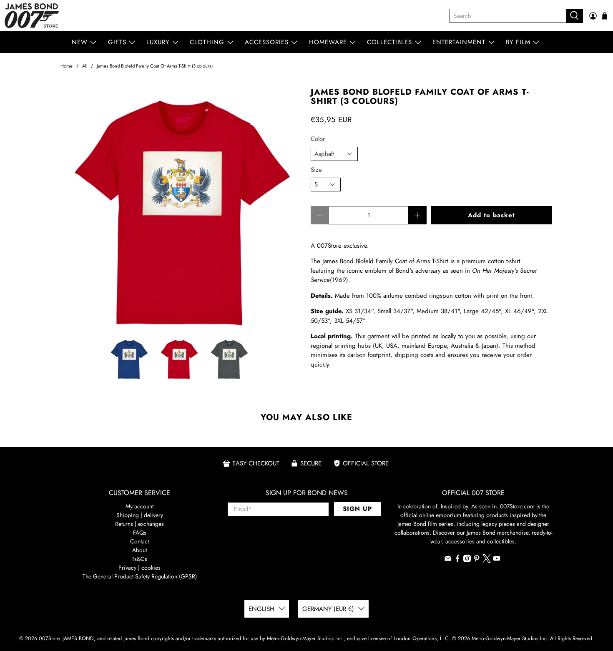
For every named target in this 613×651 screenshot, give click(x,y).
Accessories (267, 42)
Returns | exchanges (139, 524)
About (139, 550)
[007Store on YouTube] (496, 560)
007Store (49, 638)
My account (139, 506)
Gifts (117, 42)
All (85, 66)
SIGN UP (357, 508)
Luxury (157, 42)
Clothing (207, 42)
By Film (518, 42)
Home (66, 66)
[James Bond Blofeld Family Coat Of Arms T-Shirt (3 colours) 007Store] (181, 208)
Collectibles (389, 42)
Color (318, 138)
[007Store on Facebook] (457, 560)
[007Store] (32, 15)
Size (316, 169)
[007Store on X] (486, 560)
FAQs (139, 532)
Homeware (328, 42)
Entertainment (458, 42)
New (80, 42)
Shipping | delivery (139, 515)
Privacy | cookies (139, 567)
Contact (139, 541)
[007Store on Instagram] (467, 560)
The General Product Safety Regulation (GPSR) (140, 576)
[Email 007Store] (448, 560)
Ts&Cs (139, 559)
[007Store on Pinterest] (476, 560)
